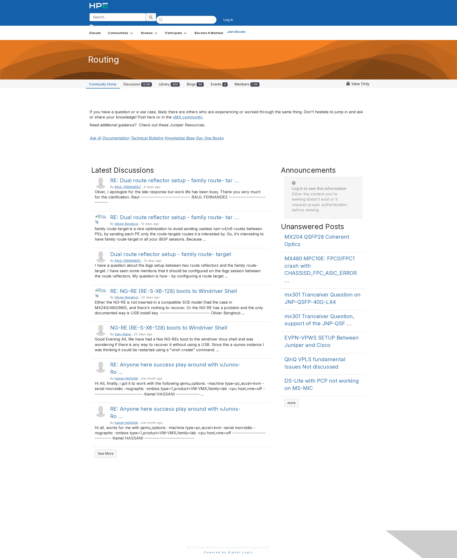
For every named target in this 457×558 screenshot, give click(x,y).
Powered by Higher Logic (228, 552)
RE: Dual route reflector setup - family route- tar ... (174, 180)
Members (246, 84)
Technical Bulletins (146, 138)
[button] (120, 32)
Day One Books (210, 138)
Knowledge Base (179, 138)
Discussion (137, 84)
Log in (228, 20)
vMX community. (188, 117)
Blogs (194, 84)
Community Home (102, 84)
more (292, 403)
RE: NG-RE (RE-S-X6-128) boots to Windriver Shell (173, 291)
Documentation (115, 138)
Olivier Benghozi (126, 224)
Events (218, 84)
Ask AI (95, 138)
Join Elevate (236, 32)
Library (168, 84)
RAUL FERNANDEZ (128, 187)
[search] (151, 17)
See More (106, 453)
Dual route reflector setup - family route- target (170, 254)
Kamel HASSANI (126, 378)
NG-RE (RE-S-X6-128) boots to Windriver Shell (168, 328)
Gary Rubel (123, 334)
